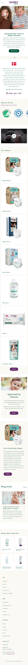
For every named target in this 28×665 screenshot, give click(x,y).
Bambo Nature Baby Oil (6, 550)
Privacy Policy (6, 590)
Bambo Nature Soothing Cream (19, 567)
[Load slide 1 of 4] (11, 57)
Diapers (8, 474)
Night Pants (6, 241)
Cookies (5, 587)
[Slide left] (11, 121)
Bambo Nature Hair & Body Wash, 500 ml (7, 567)
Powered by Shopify (19, 661)
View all (14, 369)
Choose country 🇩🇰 (7, 593)
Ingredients (5, 608)
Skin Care (5, 630)
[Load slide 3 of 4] (15, 57)
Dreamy (4, 626)
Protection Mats (7, 364)
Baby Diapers (6, 180)
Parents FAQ (5, 602)
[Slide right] (16, 121)
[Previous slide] (9, 57)
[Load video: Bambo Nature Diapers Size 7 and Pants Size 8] (14, 136)
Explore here (14, 50)
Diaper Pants (6, 211)
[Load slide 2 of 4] (13, 57)
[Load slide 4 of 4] (16, 57)
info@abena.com (10, 653)
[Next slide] (18, 57)
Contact (4, 611)
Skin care (5, 302)
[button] (2, 2)
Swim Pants (6, 272)
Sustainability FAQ (7, 605)
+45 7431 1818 (10, 652)
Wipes (4, 333)
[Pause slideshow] (26, 57)
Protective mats (6, 636)
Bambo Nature (12, 661)
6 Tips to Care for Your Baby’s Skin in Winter (11, 507)
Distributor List (6, 614)
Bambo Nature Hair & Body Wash (20, 550)
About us (5, 584)
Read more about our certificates (9, 105)
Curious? (14, 413)
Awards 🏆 (5, 581)
